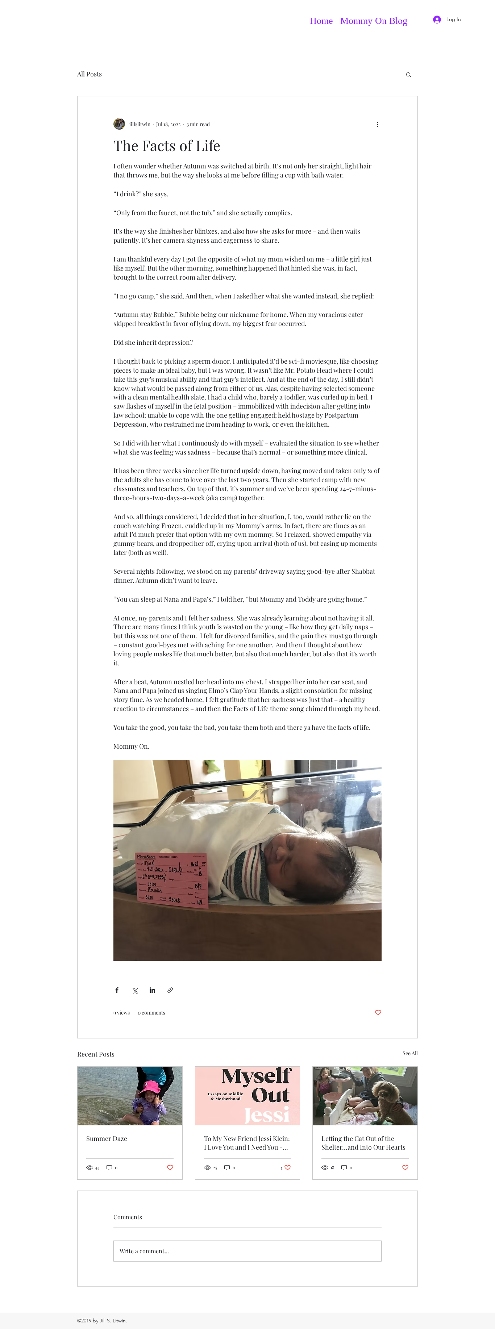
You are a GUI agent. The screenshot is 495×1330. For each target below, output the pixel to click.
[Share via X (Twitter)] (134, 990)
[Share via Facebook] (116, 990)
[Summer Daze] (130, 1096)
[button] (408, 74)
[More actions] (377, 124)
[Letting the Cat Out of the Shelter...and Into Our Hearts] (365, 1096)
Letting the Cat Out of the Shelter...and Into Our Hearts (363, 1142)
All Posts (89, 74)
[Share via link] (170, 990)
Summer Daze (106, 1138)
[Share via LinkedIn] (152, 990)
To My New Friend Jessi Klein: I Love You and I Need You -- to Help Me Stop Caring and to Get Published (247, 1142)
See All (410, 1053)
